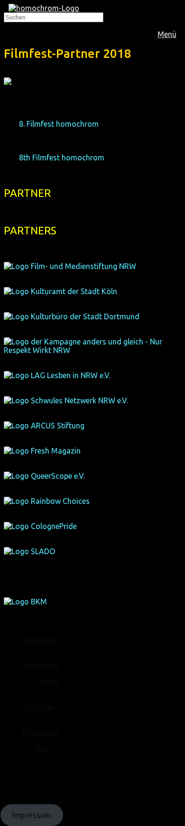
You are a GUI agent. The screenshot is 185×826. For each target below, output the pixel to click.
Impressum (31, 814)
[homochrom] (44, 8)
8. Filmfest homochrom (59, 124)
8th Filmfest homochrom (61, 157)
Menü (166, 34)
